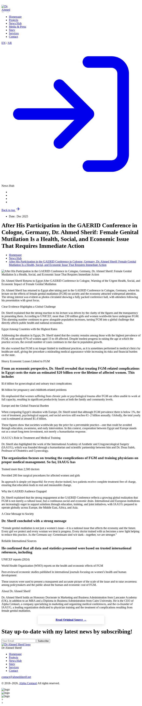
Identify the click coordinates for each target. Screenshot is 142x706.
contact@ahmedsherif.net (16, 677)
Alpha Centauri (28, 683)
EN (3, 42)
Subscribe (43, 641)
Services (14, 33)
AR (10, 42)
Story (12, 30)
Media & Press (17, 26)
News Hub (15, 23)
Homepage (15, 16)
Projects (13, 20)
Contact (13, 36)
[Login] (71, 182)
